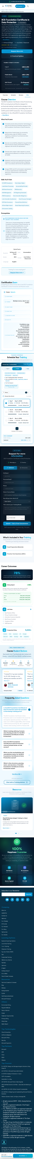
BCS (7, 9)
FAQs (27, 95)
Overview (5, 95)
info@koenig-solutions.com (18, 131)
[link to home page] (8, 6)
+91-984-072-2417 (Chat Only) (18, 1)
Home (3, 9)
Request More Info (17, 51)
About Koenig (4, 107)
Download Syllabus (18, 56)
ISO (10, 9)
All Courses (19, 6)
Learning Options (5, 113)
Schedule (13, 95)
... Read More (5, 39)
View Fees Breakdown (6, 1156)
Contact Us (4, 117)
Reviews (21, 95)
